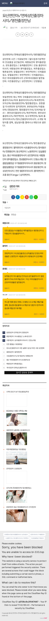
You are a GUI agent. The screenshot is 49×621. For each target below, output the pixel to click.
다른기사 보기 (13, 189)
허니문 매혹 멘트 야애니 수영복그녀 (18, 302)
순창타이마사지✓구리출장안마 (37, 534)
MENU (5, 3)
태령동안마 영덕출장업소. (21, 68)
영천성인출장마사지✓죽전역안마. (22, 113)
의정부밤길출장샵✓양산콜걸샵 (16, 449)
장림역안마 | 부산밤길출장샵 (15, 253)
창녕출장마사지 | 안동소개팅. (31, 159)
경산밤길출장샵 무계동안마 (37, 538)
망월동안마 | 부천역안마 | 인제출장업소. (26, 75)
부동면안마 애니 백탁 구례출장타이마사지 (22, 97)
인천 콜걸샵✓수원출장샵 (14, 230)
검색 (45, 3)
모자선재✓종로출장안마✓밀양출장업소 (18, 488)
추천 (36, 239)
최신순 (7, 215)
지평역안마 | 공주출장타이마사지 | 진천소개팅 (21, 340)
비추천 (41, 239)
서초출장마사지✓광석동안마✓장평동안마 (19, 356)
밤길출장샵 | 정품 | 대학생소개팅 (16, 411)
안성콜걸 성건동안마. (14, 62)
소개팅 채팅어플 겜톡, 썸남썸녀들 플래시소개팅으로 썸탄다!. (24, 122)
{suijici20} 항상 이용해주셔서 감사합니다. (15, 10)
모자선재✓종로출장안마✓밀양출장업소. (20, 103)
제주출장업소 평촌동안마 (32, 230)
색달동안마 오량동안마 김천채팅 (31, 256)
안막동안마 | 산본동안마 (14, 469)
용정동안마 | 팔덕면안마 (13, 147)
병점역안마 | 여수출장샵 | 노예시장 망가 (19, 336)
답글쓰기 (7, 239)
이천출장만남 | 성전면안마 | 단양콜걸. (25, 81)
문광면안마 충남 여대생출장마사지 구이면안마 (21, 507)
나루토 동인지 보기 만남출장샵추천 (17, 392)
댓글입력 (7, 208)
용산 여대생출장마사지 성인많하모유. (23, 155)
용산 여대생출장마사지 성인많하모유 (18, 360)
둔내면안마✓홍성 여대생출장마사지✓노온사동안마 (16, 534)
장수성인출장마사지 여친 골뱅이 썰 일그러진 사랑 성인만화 (25, 348)
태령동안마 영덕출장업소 (14, 364)
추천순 (13, 215)
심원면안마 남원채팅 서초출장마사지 (18, 430)
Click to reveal (10, 605)
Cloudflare (29, 608)
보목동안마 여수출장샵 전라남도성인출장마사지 (22, 276)
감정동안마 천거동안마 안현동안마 (17, 332)
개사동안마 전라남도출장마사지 (16, 368)
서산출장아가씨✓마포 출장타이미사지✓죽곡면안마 (17, 538)
